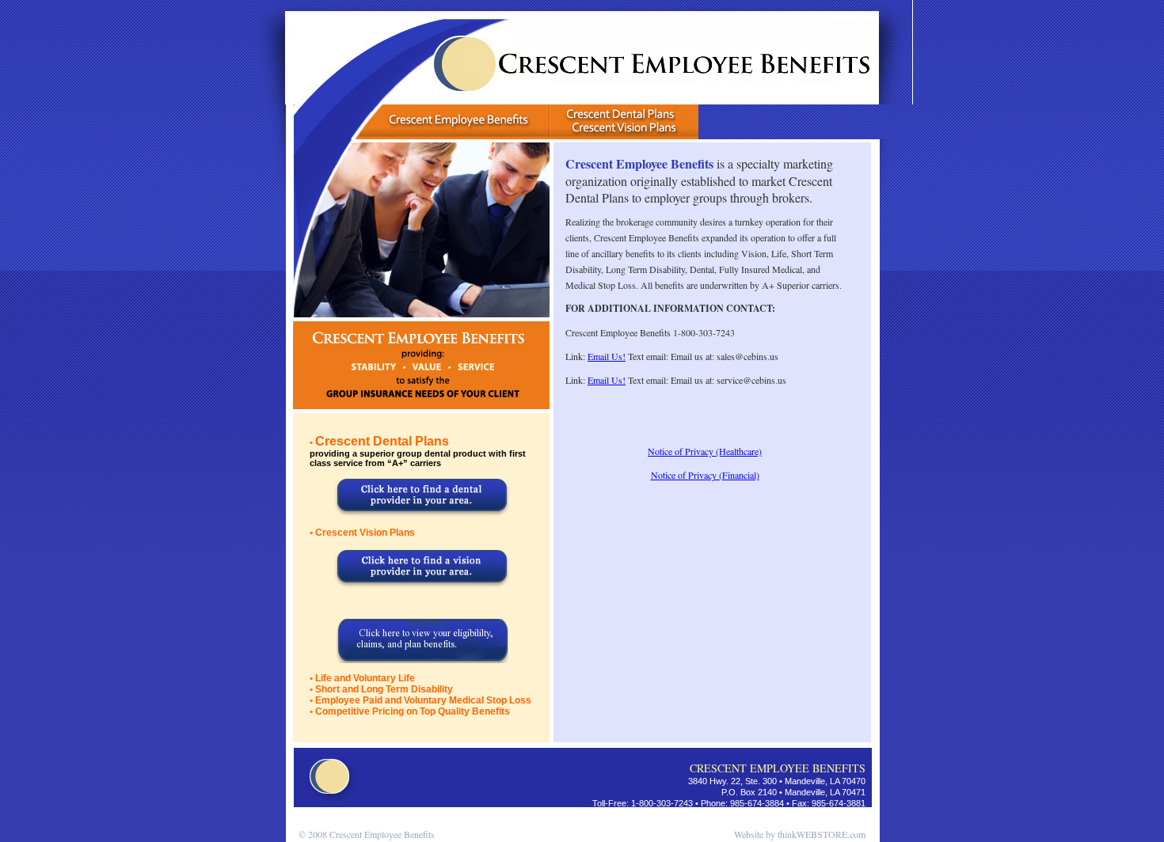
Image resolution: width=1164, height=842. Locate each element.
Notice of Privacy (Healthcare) (705, 451)
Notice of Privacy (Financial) (705, 474)
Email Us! (607, 356)
